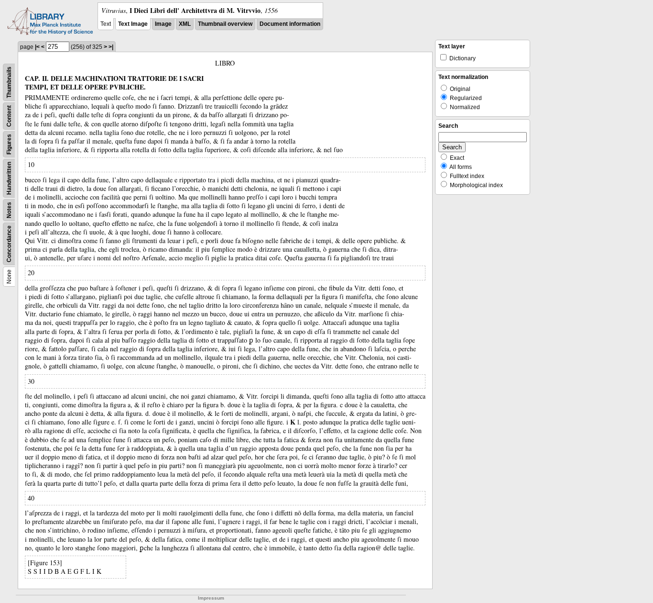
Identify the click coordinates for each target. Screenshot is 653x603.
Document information (290, 24)
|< (37, 47)
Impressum (211, 598)
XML (185, 24)
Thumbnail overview (225, 24)
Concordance (9, 243)
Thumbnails (9, 82)
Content (9, 116)
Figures (9, 144)
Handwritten (9, 178)
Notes (9, 210)
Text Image (133, 24)
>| (111, 47)
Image (163, 24)
